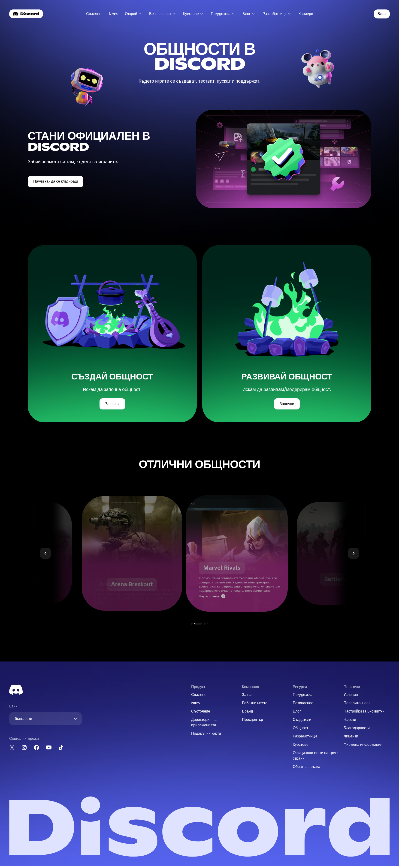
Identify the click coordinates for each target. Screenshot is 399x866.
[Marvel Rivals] (199, 553)
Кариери (307, 15)
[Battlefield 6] (304, 553)
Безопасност (304, 703)
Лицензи (351, 736)
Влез (382, 14)
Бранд (247, 711)
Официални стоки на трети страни (316, 755)
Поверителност (357, 703)
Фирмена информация (363, 744)
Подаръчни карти (206, 733)
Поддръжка (302, 695)
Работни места (254, 703)
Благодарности (357, 728)
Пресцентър (252, 720)
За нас (247, 695)
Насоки (350, 720)
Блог (297, 711)
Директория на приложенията (204, 722)
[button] (133, 13)
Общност (300, 728)
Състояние (200, 711)
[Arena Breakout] (95, 553)
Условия (351, 695)
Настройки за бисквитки (364, 711)
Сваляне (94, 15)
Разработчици (305, 736)
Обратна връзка (306, 767)
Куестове (300, 744)
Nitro (115, 15)
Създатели (302, 720)
